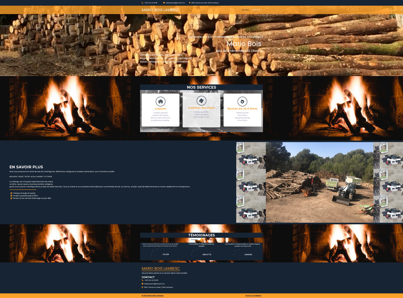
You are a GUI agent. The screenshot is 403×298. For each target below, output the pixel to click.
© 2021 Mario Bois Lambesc (153, 295)
